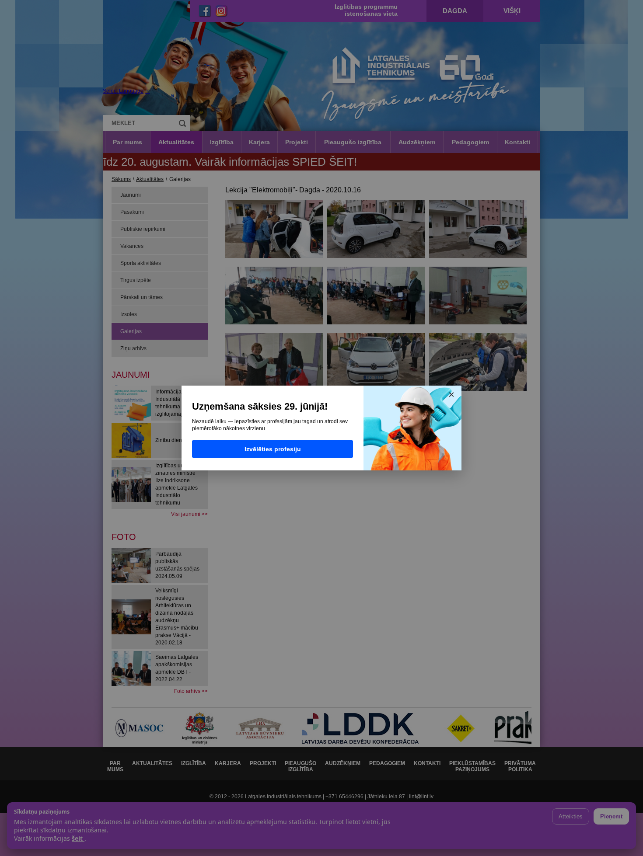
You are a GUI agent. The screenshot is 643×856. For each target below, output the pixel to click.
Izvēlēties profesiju (273, 448)
